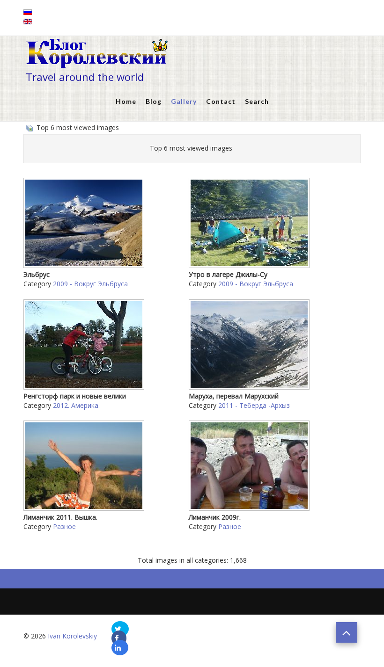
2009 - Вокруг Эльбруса (90, 283)
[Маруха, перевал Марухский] (250, 385)
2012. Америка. (76, 405)
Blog (154, 101)
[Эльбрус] (84, 264)
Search (257, 101)
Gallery (184, 101)
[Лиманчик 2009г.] (250, 507)
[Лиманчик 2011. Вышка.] (84, 507)
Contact (221, 101)
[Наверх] (346, 632)
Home (126, 101)
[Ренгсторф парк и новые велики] (84, 385)
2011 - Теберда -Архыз (254, 405)
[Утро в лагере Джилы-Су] (250, 264)
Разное (64, 526)
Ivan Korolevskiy (72, 635)
